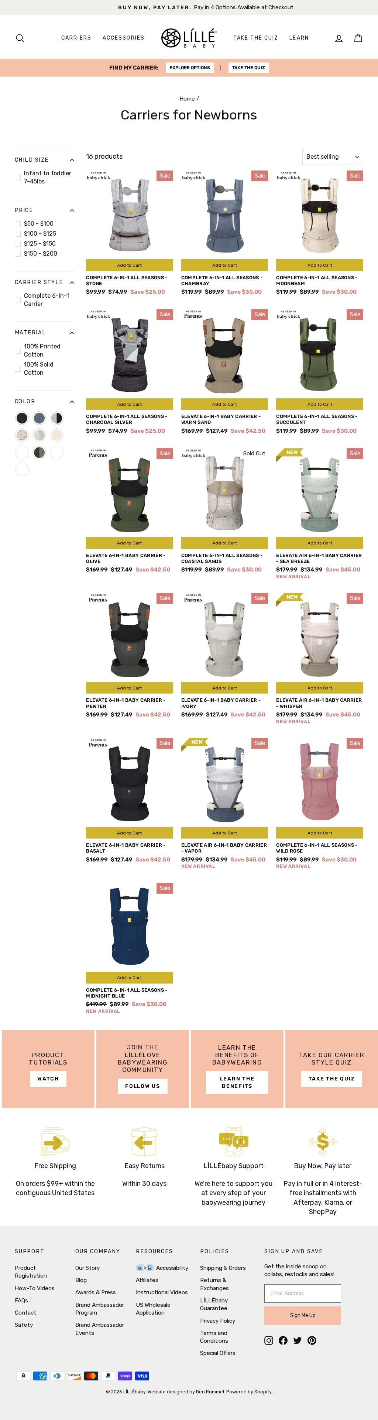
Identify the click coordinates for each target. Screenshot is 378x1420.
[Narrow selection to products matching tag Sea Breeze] (22, 452)
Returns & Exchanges (214, 1284)
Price (24, 210)
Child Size (31, 160)
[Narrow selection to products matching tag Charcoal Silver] (57, 418)
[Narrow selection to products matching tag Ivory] (39, 435)
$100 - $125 (40, 233)
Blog (81, 1280)
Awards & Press (95, 1292)
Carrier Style (39, 282)
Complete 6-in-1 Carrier (46, 299)
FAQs (21, 1300)
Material (30, 333)
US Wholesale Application (153, 1309)
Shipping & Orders (223, 1268)
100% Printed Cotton (42, 350)
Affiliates (147, 1280)
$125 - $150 (40, 243)
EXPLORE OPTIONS (189, 67)
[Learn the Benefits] (237, 1069)
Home (187, 98)
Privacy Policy (217, 1321)
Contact (25, 1312)
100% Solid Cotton (39, 368)
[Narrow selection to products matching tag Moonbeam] (57, 435)
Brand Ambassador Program (99, 1309)
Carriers (76, 38)
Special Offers (218, 1353)
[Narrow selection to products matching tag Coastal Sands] (22, 435)
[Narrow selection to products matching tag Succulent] (39, 452)
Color (25, 401)
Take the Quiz (255, 38)
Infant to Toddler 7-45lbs (47, 177)
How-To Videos (35, 1288)
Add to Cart (129, 265)
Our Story (87, 1268)
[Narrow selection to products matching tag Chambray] (39, 418)
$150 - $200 (40, 253)
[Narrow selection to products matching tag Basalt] (22, 418)
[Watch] (48, 1069)
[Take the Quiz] (331, 1069)
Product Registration (31, 1272)
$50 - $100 (39, 223)
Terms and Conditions (214, 1337)
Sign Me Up (303, 1315)
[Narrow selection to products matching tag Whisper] (22, 469)
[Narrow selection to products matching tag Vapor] (57, 452)
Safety (24, 1325)
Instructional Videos (162, 1292)
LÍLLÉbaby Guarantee (214, 1304)
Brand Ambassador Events (99, 1329)
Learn (299, 38)
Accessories (124, 38)
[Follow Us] (142, 1069)
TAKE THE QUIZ (248, 67)
